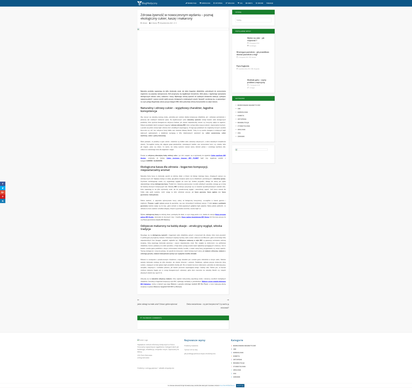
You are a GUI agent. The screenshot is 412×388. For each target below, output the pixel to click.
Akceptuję (240, 385)
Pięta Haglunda (242, 66)
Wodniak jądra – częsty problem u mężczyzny (256, 81)
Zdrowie (144, 23)
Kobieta (241, 116)
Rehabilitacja (243, 122)
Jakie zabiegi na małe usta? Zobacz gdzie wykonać (157, 304)
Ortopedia (256, 69)
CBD (239, 109)
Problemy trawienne (191, 346)
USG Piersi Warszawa (144, 355)
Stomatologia (244, 126)
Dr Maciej (154, 23)
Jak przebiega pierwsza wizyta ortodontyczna (199, 354)
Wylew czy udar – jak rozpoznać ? (255, 39)
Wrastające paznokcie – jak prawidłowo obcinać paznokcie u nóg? (252, 53)
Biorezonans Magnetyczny (249, 105)
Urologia (252, 88)
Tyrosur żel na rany (191, 350)
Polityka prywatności (227, 385)
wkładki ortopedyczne (166, 368)
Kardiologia (252, 46)
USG (239, 133)
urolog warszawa (143, 358)
